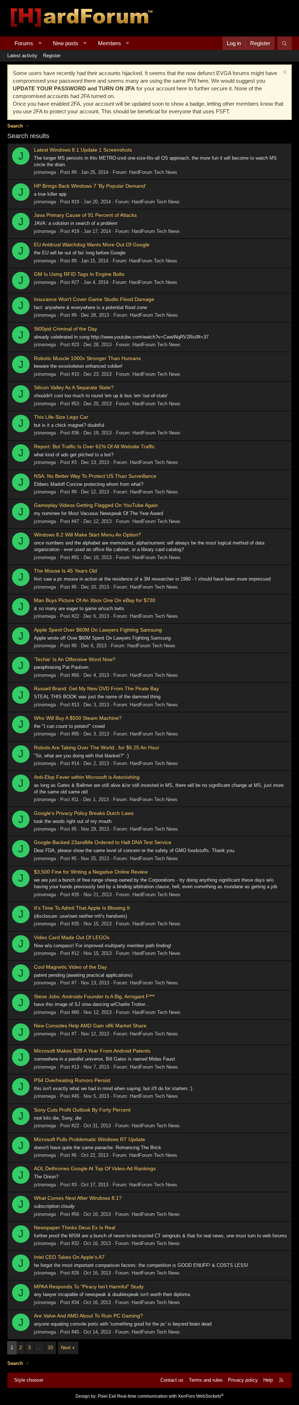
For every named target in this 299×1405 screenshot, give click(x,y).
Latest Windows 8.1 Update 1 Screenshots (83, 150)
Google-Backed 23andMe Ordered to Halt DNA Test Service (102, 842)
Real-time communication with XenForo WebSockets (170, 1396)
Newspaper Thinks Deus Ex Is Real (74, 1227)
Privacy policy (243, 1380)
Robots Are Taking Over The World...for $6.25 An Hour (96, 747)
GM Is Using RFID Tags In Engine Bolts (79, 274)
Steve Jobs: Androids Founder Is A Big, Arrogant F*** (94, 996)
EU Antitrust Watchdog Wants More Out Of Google (92, 244)
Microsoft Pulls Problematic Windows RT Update (89, 1139)
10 (50, 1347)
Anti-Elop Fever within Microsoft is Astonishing (87, 777)
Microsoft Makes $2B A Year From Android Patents (92, 1051)
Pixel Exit (107, 1396)
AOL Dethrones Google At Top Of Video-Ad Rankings (95, 1168)
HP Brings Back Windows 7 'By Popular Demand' (90, 186)
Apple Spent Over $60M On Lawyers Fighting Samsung (98, 630)
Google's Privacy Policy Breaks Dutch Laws (83, 813)
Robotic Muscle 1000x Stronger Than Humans (87, 358)
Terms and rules (206, 1380)
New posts (65, 43)
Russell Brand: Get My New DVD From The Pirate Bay (96, 688)
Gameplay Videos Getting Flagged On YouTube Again (96, 505)
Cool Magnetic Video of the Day (70, 967)
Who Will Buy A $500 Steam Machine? (78, 718)
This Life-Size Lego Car (61, 417)
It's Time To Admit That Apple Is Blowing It (82, 908)
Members (109, 43)
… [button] (39, 1347)
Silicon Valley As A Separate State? (74, 387)
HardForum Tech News (153, 172)
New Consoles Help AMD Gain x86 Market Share (90, 1026)
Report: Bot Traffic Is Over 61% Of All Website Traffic (94, 446)
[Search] (284, 43)
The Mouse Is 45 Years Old (65, 571)
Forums (24, 43)
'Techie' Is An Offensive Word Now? (75, 659)
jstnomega (45, 172)
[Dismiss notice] (284, 73)
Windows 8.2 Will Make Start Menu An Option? (87, 535)
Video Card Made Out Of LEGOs (71, 937)
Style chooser (28, 1380)
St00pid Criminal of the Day (65, 329)
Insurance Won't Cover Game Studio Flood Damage (94, 299)
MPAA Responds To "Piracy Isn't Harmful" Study (89, 1286)
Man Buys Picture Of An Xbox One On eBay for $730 (94, 600)
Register (52, 55)
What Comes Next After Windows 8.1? (78, 1198)
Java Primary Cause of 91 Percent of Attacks (85, 215)
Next (66, 1347)
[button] (40, 43)
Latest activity (22, 55)
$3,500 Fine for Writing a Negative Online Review (91, 872)
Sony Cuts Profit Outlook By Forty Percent (82, 1110)
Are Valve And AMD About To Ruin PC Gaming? (88, 1316)
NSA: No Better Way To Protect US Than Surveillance (95, 476)
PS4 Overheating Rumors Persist (72, 1080)
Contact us (171, 1380)
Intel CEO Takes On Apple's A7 (69, 1257)
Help (268, 1380)
